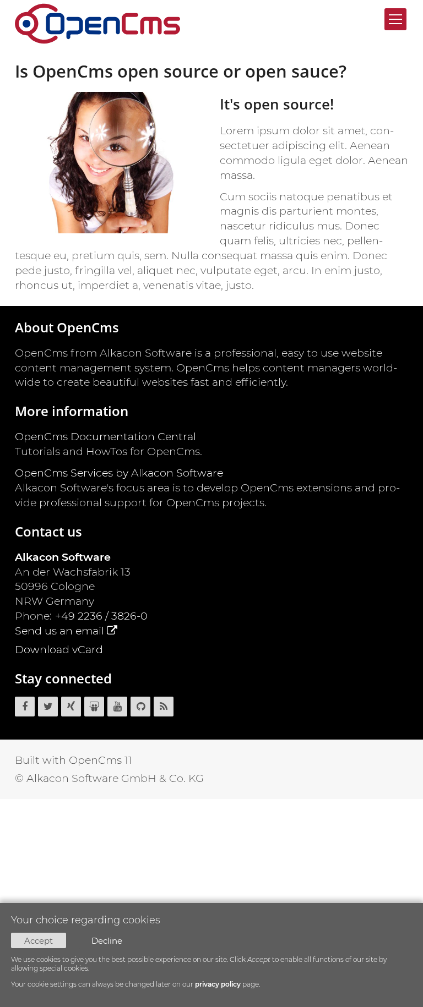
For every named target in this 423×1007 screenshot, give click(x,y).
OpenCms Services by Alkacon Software (119, 472)
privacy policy (218, 984)
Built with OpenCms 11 (73, 760)
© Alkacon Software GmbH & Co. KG (109, 778)
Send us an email (59, 630)
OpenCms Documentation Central (105, 436)
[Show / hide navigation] (395, 19)
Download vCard (59, 649)
